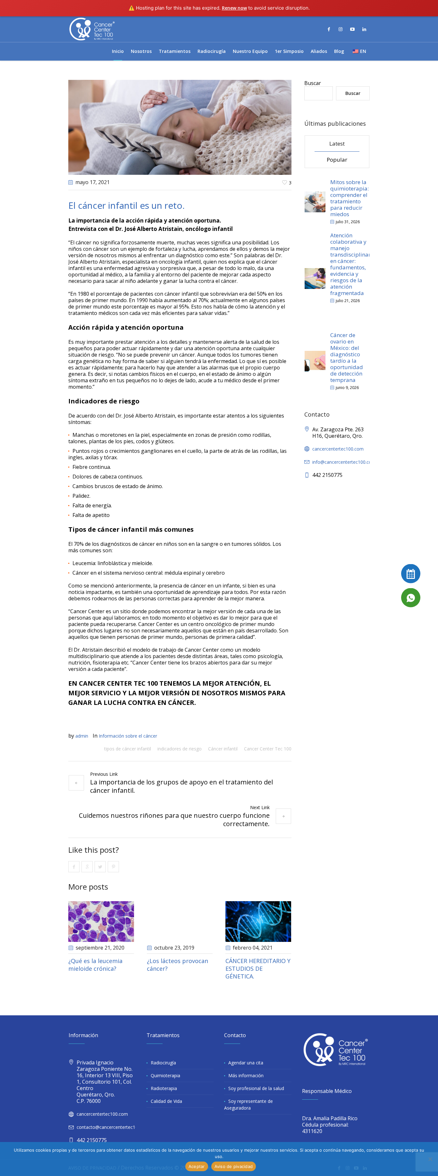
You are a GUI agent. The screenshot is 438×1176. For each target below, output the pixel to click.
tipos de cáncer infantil (127, 749)
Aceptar (197, 1166)
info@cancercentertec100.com (344, 462)
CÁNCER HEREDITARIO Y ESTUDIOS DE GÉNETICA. (258, 968)
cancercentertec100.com (338, 449)
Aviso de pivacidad (234, 1166)
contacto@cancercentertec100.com (114, 1127)
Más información (246, 1075)
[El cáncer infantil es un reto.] (179, 126)
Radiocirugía (163, 1063)
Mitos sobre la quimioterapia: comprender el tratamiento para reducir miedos (349, 198)
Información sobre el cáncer (128, 736)
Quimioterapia (165, 1075)
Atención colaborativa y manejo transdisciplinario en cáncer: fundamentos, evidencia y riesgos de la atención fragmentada (352, 264)
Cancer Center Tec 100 (267, 749)
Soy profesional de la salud (256, 1088)
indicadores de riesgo (179, 749)
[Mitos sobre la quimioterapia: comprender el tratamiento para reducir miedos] (315, 201)
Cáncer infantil (223, 749)
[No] (430, 1159)
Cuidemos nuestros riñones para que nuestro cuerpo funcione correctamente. (174, 819)
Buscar (312, 83)
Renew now (234, 8)
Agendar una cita (245, 1063)
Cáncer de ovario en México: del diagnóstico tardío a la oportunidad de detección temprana (346, 357)
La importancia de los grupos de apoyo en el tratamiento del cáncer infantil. (181, 786)
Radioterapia (164, 1088)
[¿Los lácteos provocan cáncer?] (180, 921)
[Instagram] (340, 29)
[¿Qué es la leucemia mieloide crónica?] (101, 921)
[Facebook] (328, 29)
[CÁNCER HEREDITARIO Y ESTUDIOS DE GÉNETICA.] (258, 921)
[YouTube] (352, 29)
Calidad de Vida (166, 1101)
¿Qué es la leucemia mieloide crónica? (95, 964)
